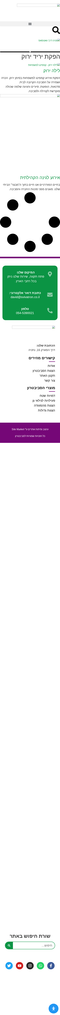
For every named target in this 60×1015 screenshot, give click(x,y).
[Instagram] (30, 965)
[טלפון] (50, 310)
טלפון (25, 309)
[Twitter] (9, 965)
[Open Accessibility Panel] (53, 1008)
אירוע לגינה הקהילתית (40, 177)
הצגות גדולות (46, 410)
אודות (51, 365)
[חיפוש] (9, 945)
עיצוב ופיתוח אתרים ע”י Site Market (30, 429)
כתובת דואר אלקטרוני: (25, 293)
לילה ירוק (51, 70)
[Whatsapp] (40, 965)
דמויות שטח (47, 395)
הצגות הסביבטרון (44, 370)
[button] (30, 23)
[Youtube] (19, 965)
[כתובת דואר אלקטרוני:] (50, 294)
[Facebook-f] (51, 965)
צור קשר (49, 380)
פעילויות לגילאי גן (43, 400)
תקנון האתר (47, 375)
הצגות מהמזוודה (44, 405)
